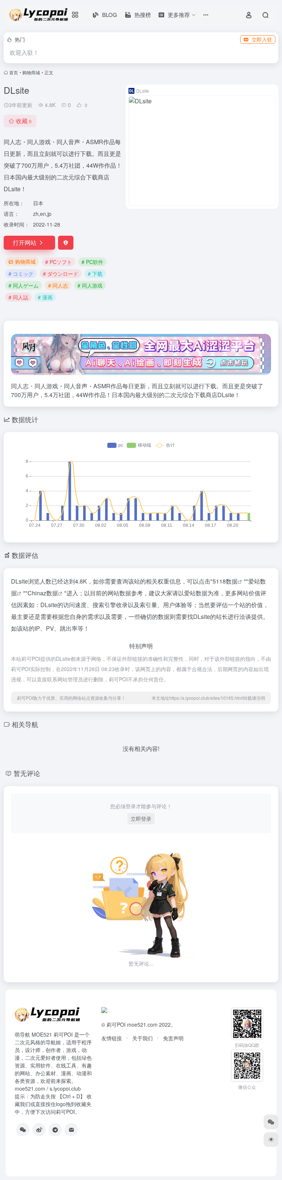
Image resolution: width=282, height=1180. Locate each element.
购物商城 (31, 72)
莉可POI (116, 1024)
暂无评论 (27, 773)
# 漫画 (45, 297)
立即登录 (141, 818)
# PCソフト (58, 261)
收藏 (24, 121)
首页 (13, 72)
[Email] (71, 1129)
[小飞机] (55, 1129)
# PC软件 (92, 261)
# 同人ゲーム (23, 285)
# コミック (20, 273)
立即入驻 (262, 39)
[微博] (39, 1129)
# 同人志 (58, 285)
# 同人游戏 (89, 285)
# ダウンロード (60, 273)
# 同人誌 (18, 297)
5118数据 (225, 581)
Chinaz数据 (43, 593)
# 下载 (95, 273)
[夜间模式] (271, 1139)
